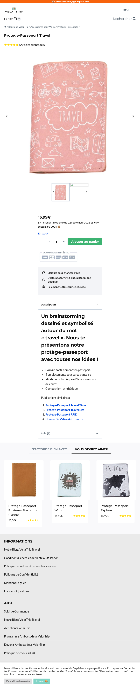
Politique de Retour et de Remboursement (30, 566)
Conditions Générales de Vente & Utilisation (31, 558)
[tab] (49, 450)
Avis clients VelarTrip (17, 628)
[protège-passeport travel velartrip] (70, 116)
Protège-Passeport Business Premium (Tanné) (22, 510)
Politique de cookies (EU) (19, 653)
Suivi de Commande (16, 611)
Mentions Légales (15, 583)
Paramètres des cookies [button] (18, 681)
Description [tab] (48, 304)
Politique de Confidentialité (21, 574)
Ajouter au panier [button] (68, 521)
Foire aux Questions (16, 591)
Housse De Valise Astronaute (64, 419)
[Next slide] (133, 116)
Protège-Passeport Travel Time (65, 405)
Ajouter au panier (85, 242)
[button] (61, 192)
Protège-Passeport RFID (61, 414)
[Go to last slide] (7, 116)
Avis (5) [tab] (45, 433)
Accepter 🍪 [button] (42, 681)
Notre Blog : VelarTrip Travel (22, 549)
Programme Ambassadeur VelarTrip (27, 636)
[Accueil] (5, 26)
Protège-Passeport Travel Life (64, 410)
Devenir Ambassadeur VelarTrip (24, 644)
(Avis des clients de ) (32, 45)
